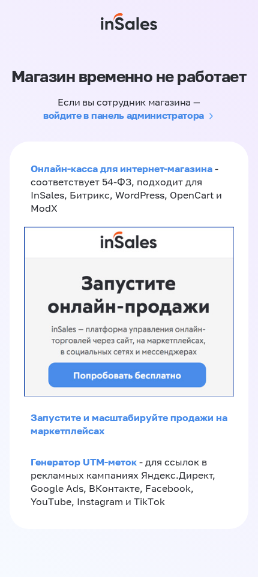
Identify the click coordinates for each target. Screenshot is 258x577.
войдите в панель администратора (123, 115)
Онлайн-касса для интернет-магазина (121, 169)
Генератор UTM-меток (84, 462)
